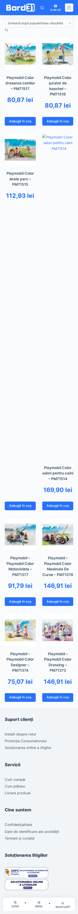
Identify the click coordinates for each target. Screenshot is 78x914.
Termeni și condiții (20, 838)
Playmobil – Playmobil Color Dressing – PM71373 (58, 662)
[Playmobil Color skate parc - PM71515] (20, 149)
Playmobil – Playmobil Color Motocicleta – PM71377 (20, 566)
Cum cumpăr (15, 779)
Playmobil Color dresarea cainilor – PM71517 (20, 83)
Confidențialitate (18, 824)
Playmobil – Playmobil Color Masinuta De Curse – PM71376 (57, 566)
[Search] (42, 7)
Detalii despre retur (20, 734)
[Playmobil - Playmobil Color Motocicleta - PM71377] (20, 534)
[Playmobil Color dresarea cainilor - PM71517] (20, 53)
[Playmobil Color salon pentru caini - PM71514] (57, 297)
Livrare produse (18, 793)
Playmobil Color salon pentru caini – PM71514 (57, 473)
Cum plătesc (15, 786)
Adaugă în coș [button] (20, 121)
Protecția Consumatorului (26, 741)
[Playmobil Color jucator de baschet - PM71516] (57, 53)
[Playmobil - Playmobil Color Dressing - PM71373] (57, 630)
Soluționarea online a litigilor (28, 747)
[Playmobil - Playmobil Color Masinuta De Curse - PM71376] (57, 534)
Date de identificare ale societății (32, 831)
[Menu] (69, 7)
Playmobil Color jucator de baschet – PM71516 (58, 86)
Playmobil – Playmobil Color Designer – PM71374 (20, 662)
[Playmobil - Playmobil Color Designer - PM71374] (20, 630)
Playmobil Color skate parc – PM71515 (20, 179)
